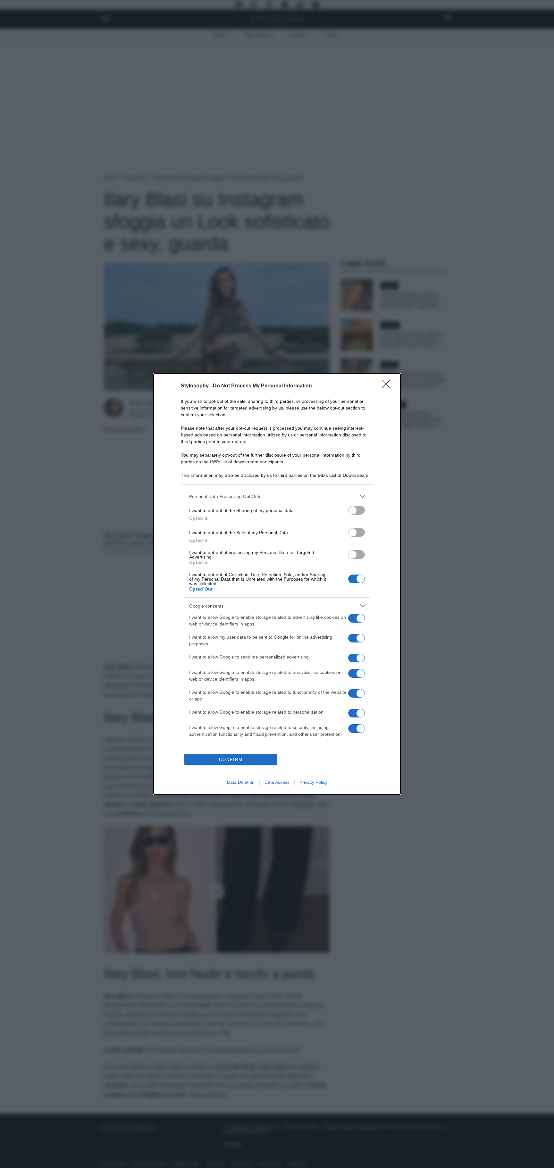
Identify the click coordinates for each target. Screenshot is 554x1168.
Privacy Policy (313, 782)
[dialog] (277, 584)
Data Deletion (241, 782)
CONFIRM (231, 759)
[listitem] (277, 496)
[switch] (356, 510)
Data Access (277, 782)
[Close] (388, 386)
